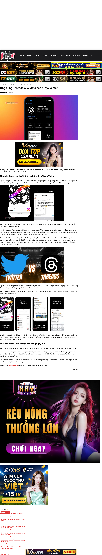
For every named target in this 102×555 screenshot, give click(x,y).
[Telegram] (47, 373)
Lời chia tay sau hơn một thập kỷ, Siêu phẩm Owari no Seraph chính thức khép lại (13, 526)
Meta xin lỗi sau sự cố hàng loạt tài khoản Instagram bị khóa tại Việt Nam (13, 533)
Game (3, 545)
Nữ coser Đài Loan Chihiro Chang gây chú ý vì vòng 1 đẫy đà (13, 519)
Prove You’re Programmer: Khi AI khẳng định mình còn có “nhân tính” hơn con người (12, 547)
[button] (92, 55)
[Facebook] (30, 373)
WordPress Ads (4, 554)
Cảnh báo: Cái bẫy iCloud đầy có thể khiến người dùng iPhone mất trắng (13, 540)
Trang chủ (2, 84)
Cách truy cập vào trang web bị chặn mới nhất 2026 (11, 513)
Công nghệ (7, 84)
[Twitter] (36, 373)
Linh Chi (75, 369)
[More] (59, 373)
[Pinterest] (42, 373)
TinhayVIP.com (13, 365)
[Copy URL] (53, 373)
